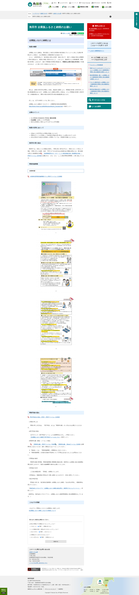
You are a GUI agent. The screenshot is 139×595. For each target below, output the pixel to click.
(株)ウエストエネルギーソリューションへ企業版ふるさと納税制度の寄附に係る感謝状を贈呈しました (100, 70)
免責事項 (60, 589)
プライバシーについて (50, 589)
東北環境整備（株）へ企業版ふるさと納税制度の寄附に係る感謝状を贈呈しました (99, 77)
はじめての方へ (64, 2)
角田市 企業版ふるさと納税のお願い (41, 16)
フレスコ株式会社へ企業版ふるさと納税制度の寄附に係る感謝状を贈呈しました (99, 84)
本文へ (55, 2)
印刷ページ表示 (66, 33)
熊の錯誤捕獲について (95, 28)
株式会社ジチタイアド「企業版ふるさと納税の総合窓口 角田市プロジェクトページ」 (55, 488)
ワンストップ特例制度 (96, 65)
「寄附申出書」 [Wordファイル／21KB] (68, 444)
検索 (110, 2)
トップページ (35, 13)
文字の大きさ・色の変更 (99, 2)
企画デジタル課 (57, 13)
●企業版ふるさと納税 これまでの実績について (42, 510)
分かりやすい (34, 531)
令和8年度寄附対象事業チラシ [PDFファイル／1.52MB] (46, 176)
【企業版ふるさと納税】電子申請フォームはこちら (45, 437)
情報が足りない (48, 526)
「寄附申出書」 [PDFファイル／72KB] (44, 444)
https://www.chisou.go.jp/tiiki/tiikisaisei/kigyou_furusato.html (46, 106)
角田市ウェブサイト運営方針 (35, 589)
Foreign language (85, 2)
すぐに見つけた (35, 537)
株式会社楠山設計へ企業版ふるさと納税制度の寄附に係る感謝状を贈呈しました (99, 91)
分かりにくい (48, 531)
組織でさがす (44, 13)
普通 (40, 526)
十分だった (34, 526)
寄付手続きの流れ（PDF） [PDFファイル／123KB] (45, 417)
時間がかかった (50, 537)
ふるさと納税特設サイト (97, 50)
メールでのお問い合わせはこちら (38, 563)
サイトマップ (74, 2)
